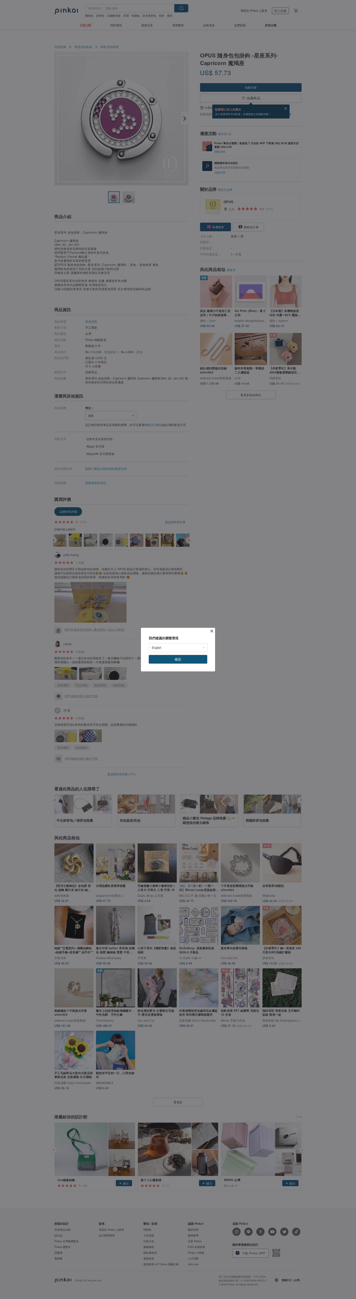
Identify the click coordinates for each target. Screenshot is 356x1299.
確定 (178, 659)
